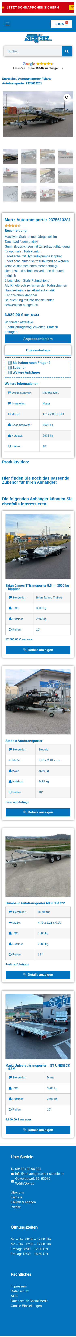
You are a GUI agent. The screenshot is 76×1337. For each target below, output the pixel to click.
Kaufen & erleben (23, 1202)
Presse (16, 1207)
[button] (7, 23)
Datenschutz (20, 1291)
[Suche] (67, 51)
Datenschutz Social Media (29, 1301)
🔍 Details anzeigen (38, 650)
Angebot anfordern (38, 339)
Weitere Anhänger (26, 372)
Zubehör (19, 367)
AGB (14, 1296)
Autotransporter (29, 78)
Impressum (19, 1286)
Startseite (9, 78)
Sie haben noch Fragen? (31, 362)
